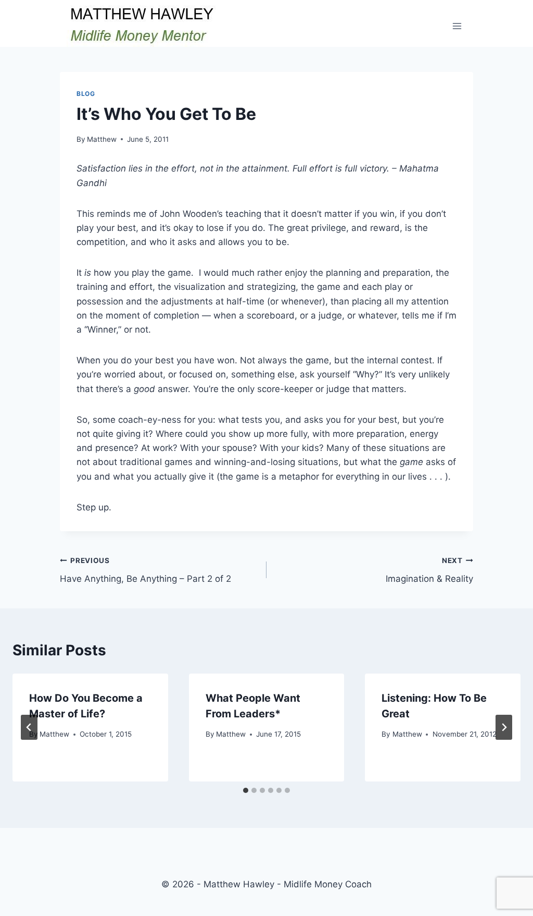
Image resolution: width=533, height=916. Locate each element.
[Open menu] (456, 26)
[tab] (245, 790)
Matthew (102, 139)
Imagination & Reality (429, 570)
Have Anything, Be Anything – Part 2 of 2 (145, 570)
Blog (86, 93)
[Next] (504, 727)
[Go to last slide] (29, 727)
